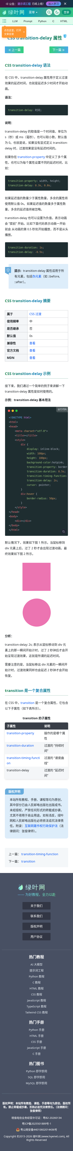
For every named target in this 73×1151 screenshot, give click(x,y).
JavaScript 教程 (36, 1000)
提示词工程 (37, 970)
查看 (32, 343)
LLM (15, 21)
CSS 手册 (36, 1042)
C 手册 (37, 1054)
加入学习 (53, 3)
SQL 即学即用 (36, 1077)
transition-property (31, 157)
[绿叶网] (13, 12)
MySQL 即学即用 (36, 1083)
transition (27, 703)
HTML (64, 21)
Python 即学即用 (36, 1071)
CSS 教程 (36, 994)
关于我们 (36, 906)
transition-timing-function (39, 854)
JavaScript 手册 (36, 1048)
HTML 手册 (37, 1036)
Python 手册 (36, 1030)
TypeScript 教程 (36, 1006)
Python (42, 21)
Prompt (28, 21)
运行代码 (62, 409)
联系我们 (36, 916)
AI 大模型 (36, 964)
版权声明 (36, 926)
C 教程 (37, 982)
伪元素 (36, 276)
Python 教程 (36, 976)
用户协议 (36, 937)
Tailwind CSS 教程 (36, 1012)
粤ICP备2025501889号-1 (36, 1123)
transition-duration (20, 745)
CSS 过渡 (35, 314)
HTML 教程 (37, 988)
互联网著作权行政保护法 (41, 826)
